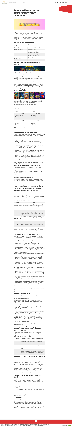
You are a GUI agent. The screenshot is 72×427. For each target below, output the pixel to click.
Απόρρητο (66, 2)
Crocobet (15, 395)
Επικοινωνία (62, 2)
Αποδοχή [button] (69, 425)
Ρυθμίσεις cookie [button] (64, 425)
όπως (33, 372)
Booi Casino (37, 394)
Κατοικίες (57, 2)
